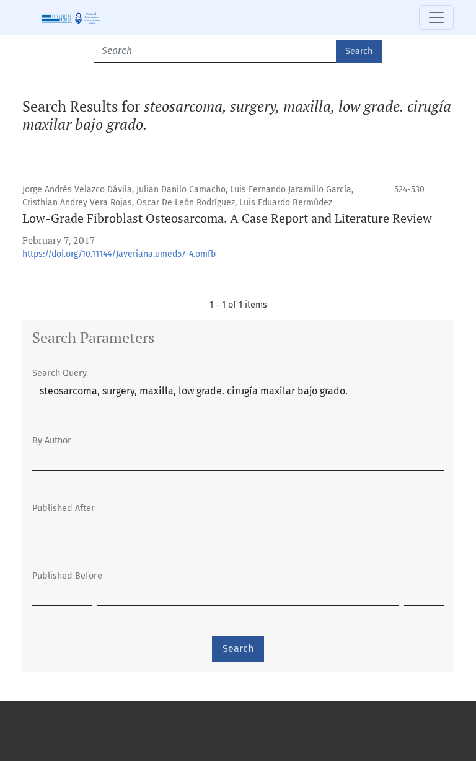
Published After (63, 508)
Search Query (59, 373)
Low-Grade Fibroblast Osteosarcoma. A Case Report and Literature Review (227, 218)
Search (358, 51)
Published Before (67, 576)
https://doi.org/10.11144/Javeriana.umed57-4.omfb (119, 254)
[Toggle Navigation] (436, 17)
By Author (51, 440)
